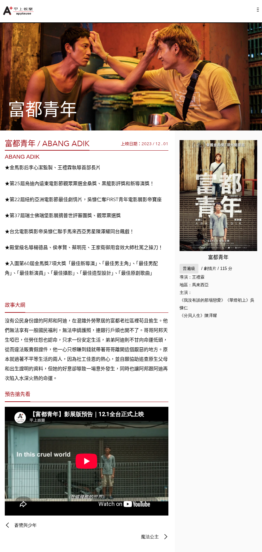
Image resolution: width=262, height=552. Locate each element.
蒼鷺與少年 (25, 525)
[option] (131, 76)
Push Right (258, 9)
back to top (243, 533)
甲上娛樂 (19, 10)
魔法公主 (150, 536)
